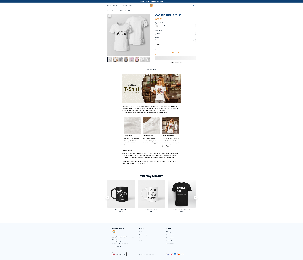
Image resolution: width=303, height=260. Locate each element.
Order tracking (143, 234)
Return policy (169, 240)
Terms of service (170, 234)
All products (115, 11)
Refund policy (170, 243)
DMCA (141, 240)
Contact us (142, 232)
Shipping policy (170, 237)
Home (108, 11)
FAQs (140, 237)
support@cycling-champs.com (120, 243)
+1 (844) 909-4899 (117, 241)
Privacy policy (170, 232)
